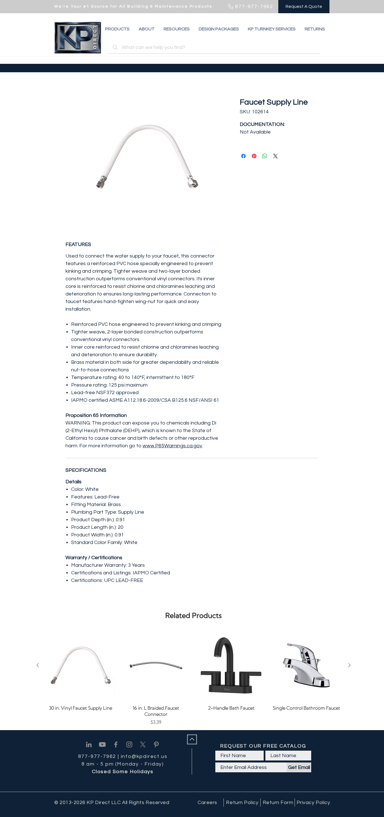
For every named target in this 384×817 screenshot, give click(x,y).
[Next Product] (349, 665)
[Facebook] (116, 744)
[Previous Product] (37, 665)
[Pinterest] (156, 744)
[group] (193, 678)
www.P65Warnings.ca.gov (172, 445)
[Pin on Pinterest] (254, 156)
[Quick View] (81, 665)
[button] (314, 29)
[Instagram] (129, 744)
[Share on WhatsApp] (264, 156)
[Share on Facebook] (243, 156)
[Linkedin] (89, 744)
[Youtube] (102, 744)
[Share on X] (275, 156)
